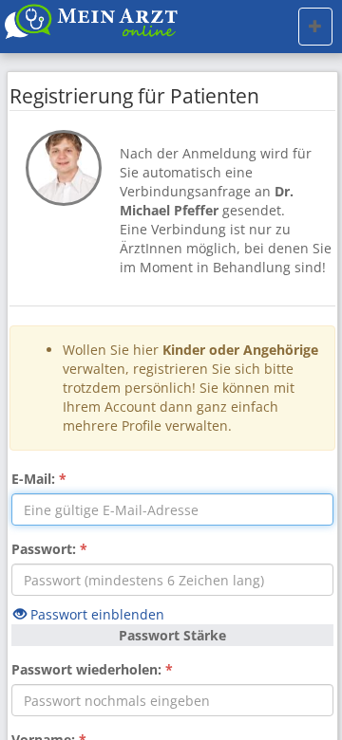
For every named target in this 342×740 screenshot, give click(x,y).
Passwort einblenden (95, 614)
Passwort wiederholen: (92, 669)
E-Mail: (38, 479)
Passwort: (49, 549)
